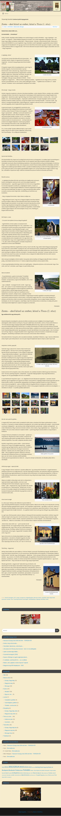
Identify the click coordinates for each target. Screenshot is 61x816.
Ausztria (33, 767)
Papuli (48, 597)
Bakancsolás (16, 26)
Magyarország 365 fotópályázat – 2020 (13, 665)
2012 (6, 767)
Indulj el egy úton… (22, 812)
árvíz (6, 777)
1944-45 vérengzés (9, 597)
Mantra (34, 812)
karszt (7, 773)
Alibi (4, 675)
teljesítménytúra (25, 775)
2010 (3, 767)
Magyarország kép (10, 730)
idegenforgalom (29, 597)
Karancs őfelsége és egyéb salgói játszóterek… (15, 657)
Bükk (21, 770)
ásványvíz (9, 777)
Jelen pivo (36, 597)
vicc (35, 775)
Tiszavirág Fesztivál (17, 599)
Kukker (5, 688)
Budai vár (50, 767)
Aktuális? (7, 691)
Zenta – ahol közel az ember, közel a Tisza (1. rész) (26, 24)
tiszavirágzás (25, 599)
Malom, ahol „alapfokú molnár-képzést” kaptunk (15, 662)
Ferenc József (33, 770)
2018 (29, 767)
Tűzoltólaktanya (32, 599)
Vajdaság (38, 599)
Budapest (5, 770)
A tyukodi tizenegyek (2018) (10, 654)
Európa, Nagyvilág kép (11, 727)
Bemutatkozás (11, 748)
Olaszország (36, 773)
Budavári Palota (14, 770)
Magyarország (8, 683)
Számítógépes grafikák (11, 702)
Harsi (5, 26)
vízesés (46, 775)
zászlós (52, 775)
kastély (10, 773)
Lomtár (5, 697)
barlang (37, 767)
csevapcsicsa (23, 597)
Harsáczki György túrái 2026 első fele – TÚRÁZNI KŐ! (17, 640)
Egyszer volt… (8, 694)
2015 (21, 767)
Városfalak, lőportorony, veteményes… (13, 646)
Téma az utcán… (7, 716)
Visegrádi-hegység (40, 775)
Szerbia (8, 599)
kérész (39, 597)
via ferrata (32, 775)
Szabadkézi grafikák (10, 700)
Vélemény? (55, 26)
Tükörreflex (6, 724)
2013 (15, 597)
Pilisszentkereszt (45, 773)
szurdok (12, 775)
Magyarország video (10, 713)
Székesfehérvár (18, 775)
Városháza (43, 599)
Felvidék (26, 770)
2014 (16, 766)
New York (30, 773)
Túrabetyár (6, 736)
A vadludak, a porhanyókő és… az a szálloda (15, 660)
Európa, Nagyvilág (9, 680)
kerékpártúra (16, 773)
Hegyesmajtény (53, 770)
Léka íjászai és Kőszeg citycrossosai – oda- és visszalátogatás (19, 649)
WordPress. (40, 812)
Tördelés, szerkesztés (10, 705)
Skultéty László (52, 773)
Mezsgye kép (8, 733)
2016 (26, 767)
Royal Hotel (52, 597)
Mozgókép (6, 708)
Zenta (47, 599)
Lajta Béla (44, 597)
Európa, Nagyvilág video (11, 711)
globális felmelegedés (45, 770)
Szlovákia (8, 775)
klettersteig (25, 773)
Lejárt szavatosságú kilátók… (11, 651)
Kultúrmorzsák (8, 719)
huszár (3, 773)
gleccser (39, 770)
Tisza (12, 599)
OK (56, 630)
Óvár (55, 775)
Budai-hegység (44, 767)
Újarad (3, 777)
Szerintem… (8, 722)
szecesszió (4, 599)
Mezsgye (22, 26)
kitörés (21, 773)
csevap (17, 597)
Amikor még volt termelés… (10, 643)
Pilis (40, 773)
